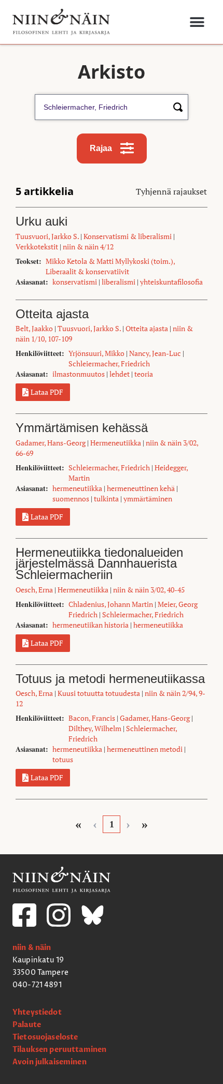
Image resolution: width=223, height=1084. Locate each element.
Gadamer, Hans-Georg (51, 443)
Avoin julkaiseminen (49, 1062)
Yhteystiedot (37, 1012)
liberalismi (118, 282)
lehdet (119, 374)
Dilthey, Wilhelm (94, 728)
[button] (196, 22)
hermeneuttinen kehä (141, 488)
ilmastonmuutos (78, 374)
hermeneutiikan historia (90, 625)
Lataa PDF (47, 392)
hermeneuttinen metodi (145, 749)
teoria (143, 374)
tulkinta (106, 498)
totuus (62, 759)
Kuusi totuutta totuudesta (99, 693)
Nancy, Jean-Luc (155, 353)
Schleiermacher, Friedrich (109, 363)
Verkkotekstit (37, 246)
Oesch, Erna (34, 590)
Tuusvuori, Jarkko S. (47, 236)
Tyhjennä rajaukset (171, 191)
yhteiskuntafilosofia (171, 282)
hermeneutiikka (77, 488)
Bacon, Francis (91, 718)
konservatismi (74, 282)
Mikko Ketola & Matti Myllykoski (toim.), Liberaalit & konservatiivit (110, 266)
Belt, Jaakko (34, 328)
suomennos (70, 498)
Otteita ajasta (147, 328)
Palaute (26, 1025)
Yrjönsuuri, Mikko (96, 353)
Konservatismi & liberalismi (127, 236)
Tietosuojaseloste (45, 1037)
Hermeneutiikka (115, 443)
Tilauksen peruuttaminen (59, 1050)
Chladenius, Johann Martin (110, 604)
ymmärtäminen (147, 498)
